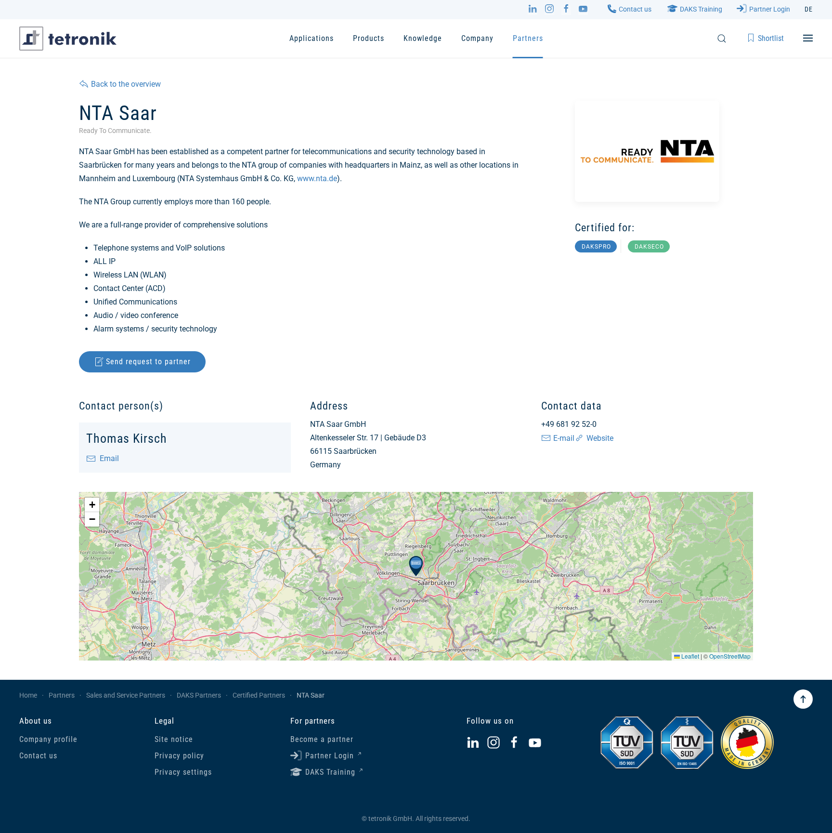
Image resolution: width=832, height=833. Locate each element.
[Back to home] (68, 38)
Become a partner (321, 739)
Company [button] (477, 38)
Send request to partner (148, 361)
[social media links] (473, 742)
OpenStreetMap (730, 656)
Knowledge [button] (422, 38)
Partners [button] (528, 38)
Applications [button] (311, 38)
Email (107, 458)
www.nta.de (317, 178)
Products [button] (368, 38)
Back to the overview (126, 84)
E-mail (563, 438)
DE (809, 9)
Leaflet (689, 656)
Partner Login (769, 9)
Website (599, 438)
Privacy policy (179, 755)
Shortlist (771, 38)
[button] (722, 38)
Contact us (635, 9)
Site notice (174, 739)
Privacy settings (183, 772)
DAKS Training (701, 9)
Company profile (48, 739)
